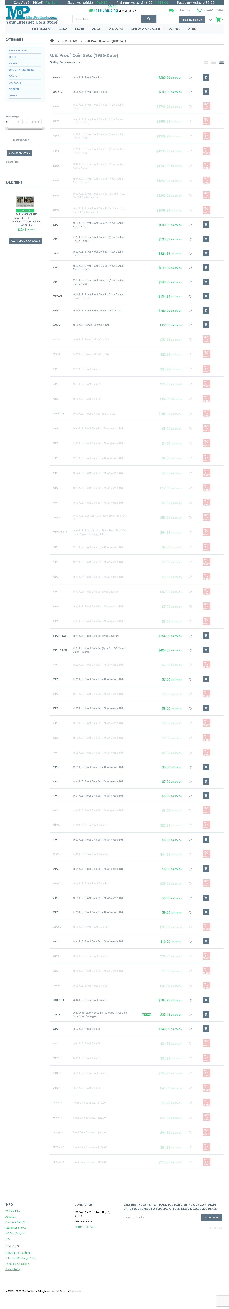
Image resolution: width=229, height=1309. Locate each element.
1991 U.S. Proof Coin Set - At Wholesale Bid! (98, 795)
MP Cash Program (15, 1233)
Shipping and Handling (17, 1252)
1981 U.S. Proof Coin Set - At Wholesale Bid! (98, 621)
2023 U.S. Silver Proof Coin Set (90, 1073)
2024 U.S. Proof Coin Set (87, 1088)
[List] (213, 62)
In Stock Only (21, 139)
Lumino (77, 1291)
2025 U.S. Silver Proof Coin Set (90, 91)
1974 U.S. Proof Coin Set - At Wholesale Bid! (98, 473)
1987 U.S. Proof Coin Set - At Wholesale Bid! (98, 737)
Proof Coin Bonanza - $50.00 (89, 1132)
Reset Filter (12, 162)
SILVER (79, 28)
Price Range (12, 116)
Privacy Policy (12, 1269)
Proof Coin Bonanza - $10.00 (89, 1102)
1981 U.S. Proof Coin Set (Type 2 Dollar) (96, 635)
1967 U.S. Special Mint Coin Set (91, 354)
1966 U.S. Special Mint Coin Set (91, 339)
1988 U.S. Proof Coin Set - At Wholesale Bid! (98, 752)
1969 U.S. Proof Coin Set (87, 384)
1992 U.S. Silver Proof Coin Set (90, 825)
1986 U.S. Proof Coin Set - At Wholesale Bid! (98, 723)
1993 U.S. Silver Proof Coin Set (90, 854)
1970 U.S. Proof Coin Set (87, 398)
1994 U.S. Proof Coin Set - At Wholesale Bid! (98, 868)
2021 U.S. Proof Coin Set (87, 1043)
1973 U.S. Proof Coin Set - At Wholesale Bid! (98, 458)
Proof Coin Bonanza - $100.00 (90, 1147)
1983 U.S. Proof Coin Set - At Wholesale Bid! (98, 679)
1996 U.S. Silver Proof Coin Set (90, 927)
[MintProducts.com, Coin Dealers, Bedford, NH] (144, 1234)
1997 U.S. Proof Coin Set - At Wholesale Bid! (98, 941)
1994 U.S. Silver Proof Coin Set (90, 883)
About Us (10, 1216)
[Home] (32, 13)
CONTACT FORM (84, 1227)
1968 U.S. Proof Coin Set (87, 369)
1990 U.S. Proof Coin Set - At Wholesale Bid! (98, 781)
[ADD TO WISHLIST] (190, 77)
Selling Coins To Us (15, 1227)
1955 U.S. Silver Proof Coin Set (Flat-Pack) (97, 310)
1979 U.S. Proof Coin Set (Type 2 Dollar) (96, 591)
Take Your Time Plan (16, 1222)
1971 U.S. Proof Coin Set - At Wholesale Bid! (98, 428)
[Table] (221, 62)
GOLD (63, 28)
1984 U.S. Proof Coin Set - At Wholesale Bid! (98, 694)
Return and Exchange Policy (20, 1258)
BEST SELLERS (41, 28)
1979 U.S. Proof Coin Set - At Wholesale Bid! (98, 576)
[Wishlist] (210, 19)
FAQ (7, 1238)
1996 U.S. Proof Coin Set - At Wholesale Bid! (98, 912)
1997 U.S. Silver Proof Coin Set (90, 956)
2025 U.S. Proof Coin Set (87, 77)
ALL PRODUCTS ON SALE (24, 241)
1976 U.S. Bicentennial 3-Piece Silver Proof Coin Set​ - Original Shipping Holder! (100, 532)
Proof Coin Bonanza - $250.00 (90, 1162)
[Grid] (206, 62)
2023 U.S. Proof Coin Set (87, 1058)
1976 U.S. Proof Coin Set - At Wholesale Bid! (98, 502)
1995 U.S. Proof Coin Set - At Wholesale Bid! (98, 898)
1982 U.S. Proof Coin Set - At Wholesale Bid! (98, 664)
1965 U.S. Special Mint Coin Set (91, 324)
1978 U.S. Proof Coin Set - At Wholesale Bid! (98, 562)
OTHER (192, 28)
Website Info (12, 1211)
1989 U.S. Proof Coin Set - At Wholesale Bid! (98, 767)
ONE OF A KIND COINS (145, 28)
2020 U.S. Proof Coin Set (87, 1028)
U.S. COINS (116, 28)
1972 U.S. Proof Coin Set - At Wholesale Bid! (98, 443)
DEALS (96, 28)
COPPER (174, 28)
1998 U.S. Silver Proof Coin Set (90, 985)
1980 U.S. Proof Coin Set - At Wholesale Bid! (98, 606)
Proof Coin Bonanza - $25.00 (89, 1117)
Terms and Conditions (17, 1263)
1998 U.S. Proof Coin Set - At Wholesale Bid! (98, 971)
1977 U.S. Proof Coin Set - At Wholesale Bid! (98, 547)
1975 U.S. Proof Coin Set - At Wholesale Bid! (98, 487)
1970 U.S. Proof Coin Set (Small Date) (94, 413)
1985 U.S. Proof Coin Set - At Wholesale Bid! (98, 708)
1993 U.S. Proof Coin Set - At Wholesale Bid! (98, 839)
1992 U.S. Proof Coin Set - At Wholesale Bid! (98, 810)
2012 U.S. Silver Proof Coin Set (90, 1000)
